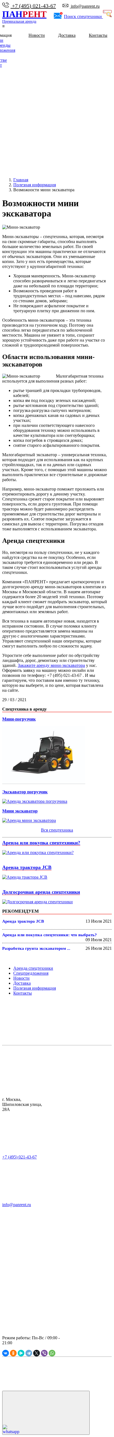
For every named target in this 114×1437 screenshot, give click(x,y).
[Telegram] (28, 1353)
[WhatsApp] (52, 1353)
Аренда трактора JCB (26, 867)
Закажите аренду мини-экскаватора (51, 665)
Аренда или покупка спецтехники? (41, 842)
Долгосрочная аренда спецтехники (41, 892)
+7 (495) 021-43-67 (33, 6)
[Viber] (44, 1353)
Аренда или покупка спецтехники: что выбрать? (49, 935)
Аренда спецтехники (33, 968)
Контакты (98, 35)
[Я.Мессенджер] (21, 1353)
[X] (36, 1353)
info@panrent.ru (85, 6)
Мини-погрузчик (19, 719)
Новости (36, 35)
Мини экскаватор (20, 811)
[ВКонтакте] (5, 1353)
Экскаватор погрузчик (25, 792)
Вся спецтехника (57, 830)
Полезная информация (34, 988)
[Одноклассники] (13, 1353)
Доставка (67, 35)
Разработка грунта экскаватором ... (36, 948)
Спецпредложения (30, 973)
